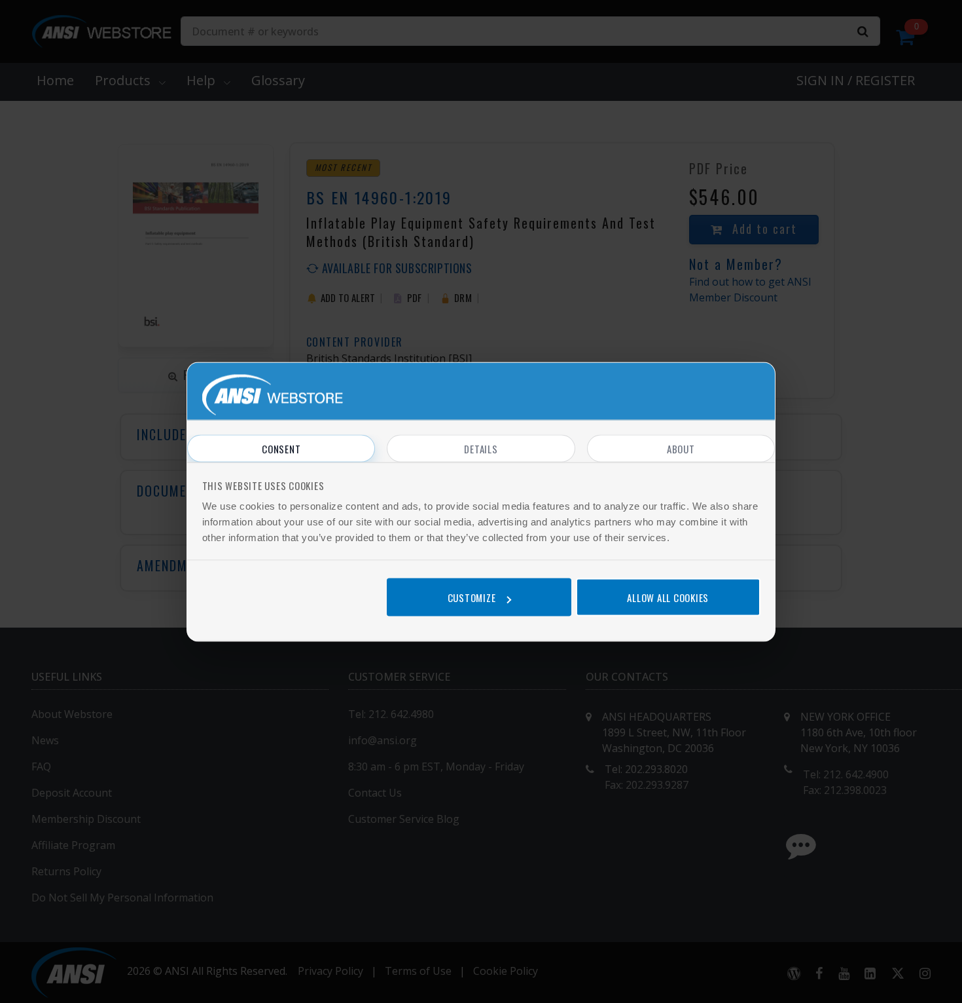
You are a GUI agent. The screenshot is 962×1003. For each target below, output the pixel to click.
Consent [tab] (281, 448)
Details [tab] (480, 448)
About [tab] (681, 448)
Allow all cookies (668, 597)
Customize (472, 597)
